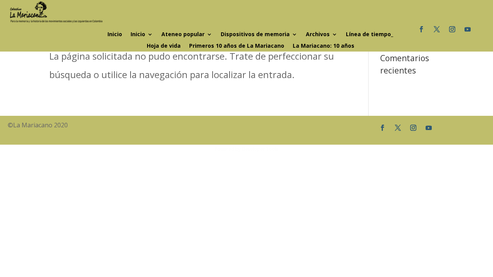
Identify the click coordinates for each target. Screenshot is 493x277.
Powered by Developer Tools (246, 149)
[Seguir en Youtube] (467, 29)
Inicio (114, 35)
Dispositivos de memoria (255, 35)
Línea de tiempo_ (369, 35)
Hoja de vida (164, 46)
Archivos (318, 35)
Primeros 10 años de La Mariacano (236, 46)
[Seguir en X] (437, 29)
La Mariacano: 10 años (323, 46)
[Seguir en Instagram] (452, 29)
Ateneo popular (183, 35)
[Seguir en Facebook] (421, 29)
